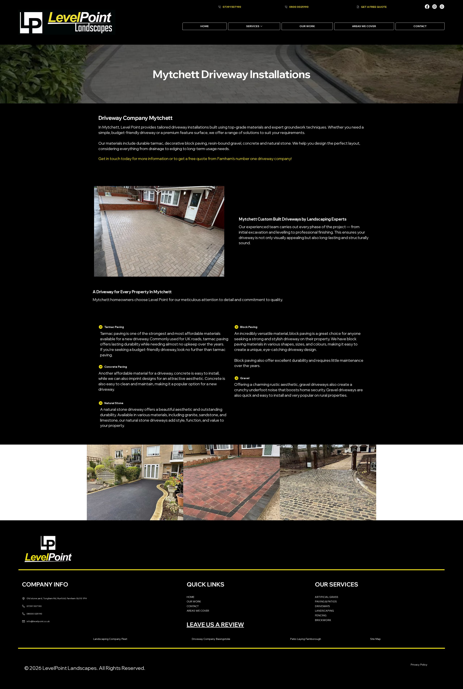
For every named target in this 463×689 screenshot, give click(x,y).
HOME (190, 597)
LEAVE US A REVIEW (215, 624)
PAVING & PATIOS (326, 601)
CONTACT (193, 606)
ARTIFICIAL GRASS (326, 597)
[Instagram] (434, 6)
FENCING (320, 615)
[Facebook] (427, 6)
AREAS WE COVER (198, 610)
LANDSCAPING (324, 610)
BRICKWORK (323, 620)
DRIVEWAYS (322, 606)
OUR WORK (194, 601)
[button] (110, 639)
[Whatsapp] (442, 6)
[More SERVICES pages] (261, 26)
